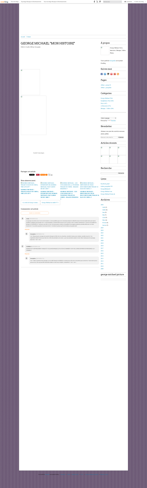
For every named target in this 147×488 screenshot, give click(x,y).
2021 (102, 238)
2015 (102, 253)
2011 (102, 263)
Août (103, 207)
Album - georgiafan (106, 87)
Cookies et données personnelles (91, 474)
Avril (103, 217)
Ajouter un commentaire (34, 213)
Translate (113, 120)
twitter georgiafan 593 (107, 186)
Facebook (102, 74)
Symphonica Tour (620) (107, 101)
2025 (102, 228)
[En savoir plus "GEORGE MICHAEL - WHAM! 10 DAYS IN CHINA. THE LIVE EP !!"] (105, 151)
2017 (102, 248)
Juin (103, 212)
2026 (102, 204)
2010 (102, 266)
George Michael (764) (107, 98)
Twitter (105, 74)
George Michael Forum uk (108, 194)
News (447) (104, 103)
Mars (103, 220)
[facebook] (94, 2)
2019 (102, 243)
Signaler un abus (75, 474)
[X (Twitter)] (97, 2)
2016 (102, 251)
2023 (102, 233)
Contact (29, 37)
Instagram (108, 74)
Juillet (104, 210)
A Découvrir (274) (106, 106)
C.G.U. (82, 474)
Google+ (115, 74)
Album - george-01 (106, 85)
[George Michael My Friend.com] (105, 51)
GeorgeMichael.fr (105, 189)
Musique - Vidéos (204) (107, 108)
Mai (103, 215)
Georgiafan (113, 60)
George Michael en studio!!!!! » (50, 202)
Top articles (63, 474)
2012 (102, 261)
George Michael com (106, 191)
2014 (102, 256)
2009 (102, 269)
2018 (102, 245)
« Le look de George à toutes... (30, 202)
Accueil (23, 37)
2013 (102, 258)
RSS (118, 74)
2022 (102, 235)
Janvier (104, 225)
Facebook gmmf (105, 184)
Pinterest (111, 74)
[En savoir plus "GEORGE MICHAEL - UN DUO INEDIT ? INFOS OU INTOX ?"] (113, 159)
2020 (102, 240)
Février (104, 222)
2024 (102, 230)
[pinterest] (100, 2)
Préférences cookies (104, 474)
